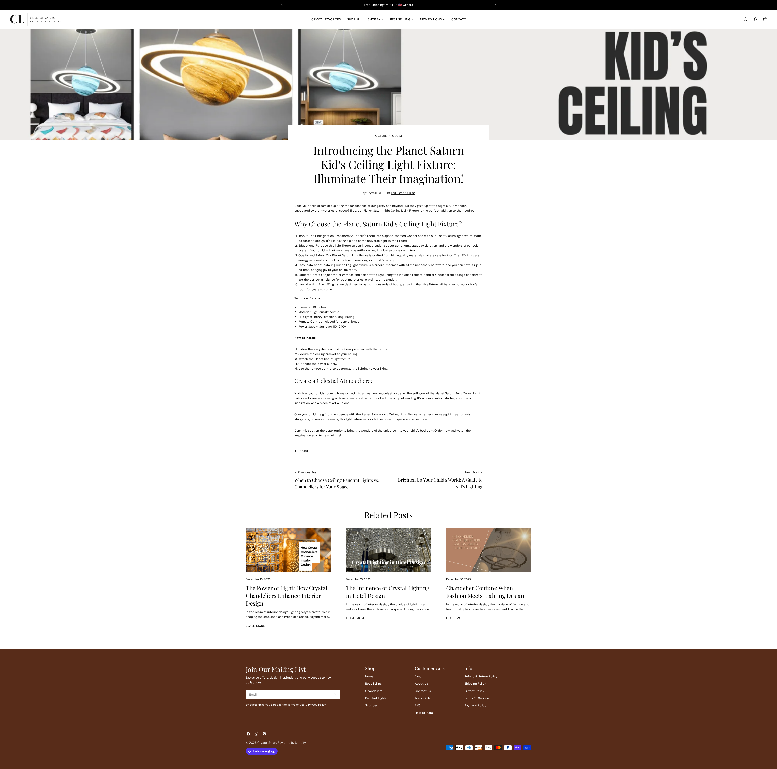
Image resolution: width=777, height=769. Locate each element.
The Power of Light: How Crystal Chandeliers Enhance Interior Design (286, 595)
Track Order (423, 698)
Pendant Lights (376, 698)
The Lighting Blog (403, 193)
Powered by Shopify (292, 743)
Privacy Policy (474, 691)
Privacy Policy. (317, 704)
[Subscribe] (335, 694)
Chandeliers (373, 691)
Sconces (371, 705)
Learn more (255, 626)
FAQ (417, 705)
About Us (421, 684)
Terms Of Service (476, 698)
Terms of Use (296, 704)
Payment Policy (475, 705)
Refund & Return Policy (480, 676)
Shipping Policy (475, 684)
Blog (418, 676)
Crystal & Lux (266, 743)
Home (369, 676)
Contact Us (423, 691)
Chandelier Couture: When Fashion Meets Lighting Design (485, 591)
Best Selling (373, 684)
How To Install (424, 713)
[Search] (746, 19)
